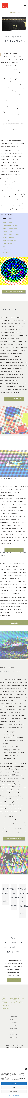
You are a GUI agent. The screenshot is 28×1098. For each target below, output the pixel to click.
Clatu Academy (5, 1008)
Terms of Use (13, 999)
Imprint (18, 1095)
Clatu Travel (5, 1004)
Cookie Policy (13, 1002)
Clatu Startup (5, 1006)
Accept (14, 1083)
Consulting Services (10, 225)
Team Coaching (9, 232)
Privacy (14, 1095)
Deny (14, 1087)
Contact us (7, 249)
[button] (26, 1069)
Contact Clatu (13, 998)
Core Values (7, 243)
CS (10, 1005)
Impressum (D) (14, 1003)
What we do (7, 222)
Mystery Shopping (9, 237)
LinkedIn (6, 252)
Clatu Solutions (5, 1005)
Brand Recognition (10, 228)
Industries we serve (10, 240)
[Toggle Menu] (24, 6)
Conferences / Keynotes (11, 234)
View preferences (14, 1091)
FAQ (4, 246)
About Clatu (21, 998)
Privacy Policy (13, 1001)
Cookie (9, 1095)
